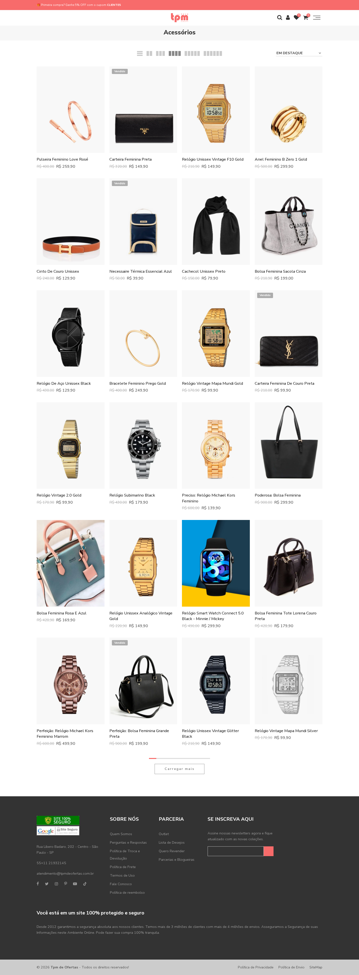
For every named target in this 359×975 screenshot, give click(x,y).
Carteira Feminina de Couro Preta (284, 383)
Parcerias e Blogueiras (176, 859)
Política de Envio (291, 967)
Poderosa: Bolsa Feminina (278, 495)
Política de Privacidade (256, 967)
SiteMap (315, 967)
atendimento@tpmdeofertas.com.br (65, 873)
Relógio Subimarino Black (132, 495)
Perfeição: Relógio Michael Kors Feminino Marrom (65, 733)
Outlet (164, 833)
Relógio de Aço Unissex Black (64, 383)
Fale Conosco (121, 884)
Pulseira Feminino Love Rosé (62, 159)
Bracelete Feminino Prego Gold (137, 383)
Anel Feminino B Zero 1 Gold (281, 159)
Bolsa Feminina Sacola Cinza (280, 271)
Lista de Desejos (172, 842)
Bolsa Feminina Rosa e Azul (61, 613)
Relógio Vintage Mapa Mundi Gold (212, 383)
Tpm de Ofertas (64, 967)
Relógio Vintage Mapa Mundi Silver (286, 731)
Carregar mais (179, 769)
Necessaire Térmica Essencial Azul (140, 271)
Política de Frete (123, 866)
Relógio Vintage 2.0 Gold (59, 495)
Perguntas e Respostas (128, 842)
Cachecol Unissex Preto (203, 271)
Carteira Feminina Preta (130, 159)
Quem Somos (121, 833)
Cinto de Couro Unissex (58, 271)
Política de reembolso (127, 892)
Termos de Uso (122, 875)
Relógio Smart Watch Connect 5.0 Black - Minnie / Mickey (213, 616)
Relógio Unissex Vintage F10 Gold (212, 159)
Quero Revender (172, 851)
